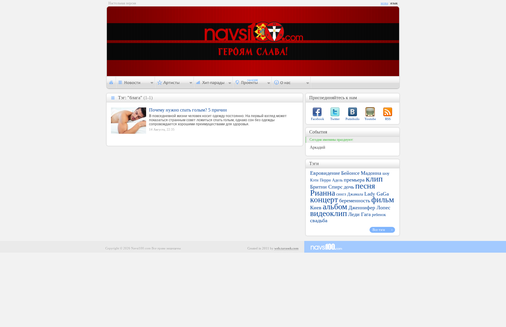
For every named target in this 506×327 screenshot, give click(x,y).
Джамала (355, 194)
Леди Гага (359, 214)
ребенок (379, 215)
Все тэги (378, 230)
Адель (337, 180)
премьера (354, 180)
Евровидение (325, 173)
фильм (382, 199)
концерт (324, 199)
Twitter (335, 119)
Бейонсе (350, 173)
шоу (385, 173)
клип (374, 178)
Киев (316, 207)
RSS (388, 119)
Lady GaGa (376, 194)
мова (384, 3)
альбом (335, 206)
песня (365, 185)
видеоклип (328, 213)
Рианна (322, 192)
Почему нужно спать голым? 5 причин (188, 109)
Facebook (317, 119)
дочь (349, 187)
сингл (341, 194)
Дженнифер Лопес (369, 207)
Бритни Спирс (326, 187)
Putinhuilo (353, 119)
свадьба (318, 220)
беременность (354, 200)
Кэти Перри (320, 180)
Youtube (370, 119)
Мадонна (371, 173)
